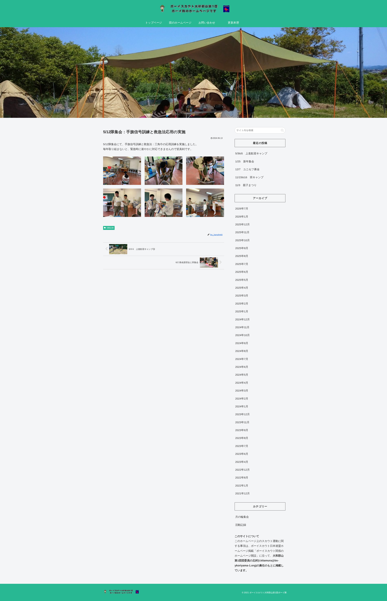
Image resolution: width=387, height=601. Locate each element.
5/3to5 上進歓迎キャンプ (251, 153)
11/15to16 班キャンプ (249, 177)
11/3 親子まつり (246, 185)
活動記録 (110, 228)
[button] (282, 130)
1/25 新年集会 (244, 161)
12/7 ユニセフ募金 (247, 169)
